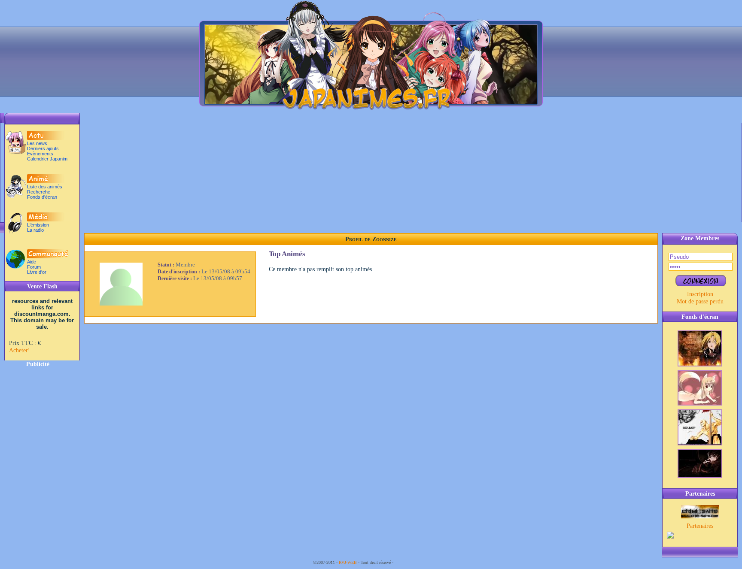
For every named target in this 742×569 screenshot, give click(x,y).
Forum (34, 266)
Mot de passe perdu (700, 301)
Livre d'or (36, 272)
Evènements (40, 153)
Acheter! (19, 350)
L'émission (38, 224)
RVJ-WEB (348, 562)
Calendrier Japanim (47, 158)
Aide (31, 261)
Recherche (38, 191)
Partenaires (700, 525)
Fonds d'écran (42, 197)
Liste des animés (44, 186)
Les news (37, 143)
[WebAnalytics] (412, 562)
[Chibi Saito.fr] (700, 516)
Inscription (700, 294)
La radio (35, 230)
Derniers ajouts (43, 148)
